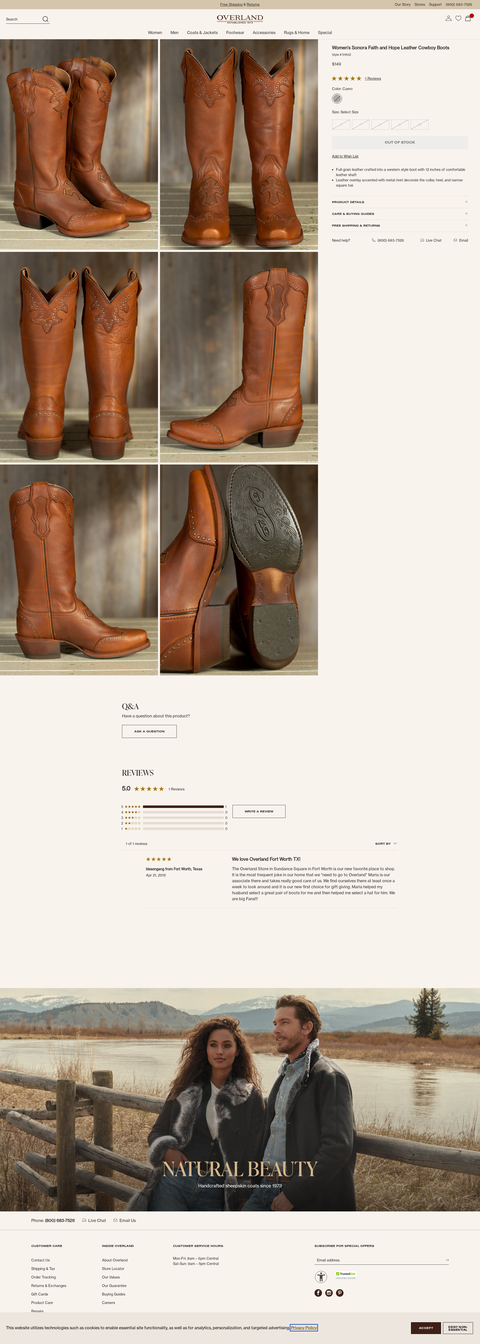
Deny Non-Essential (458, 1328)
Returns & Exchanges (48, 1285)
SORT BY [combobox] (383, 843)
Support (435, 4)
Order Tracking (43, 1277)
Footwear (235, 32)
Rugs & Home (297, 32)
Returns (253, 4)
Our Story (402, 4)
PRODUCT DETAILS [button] (348, 202)
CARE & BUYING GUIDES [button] (353, 214)
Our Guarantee (114, 1285)
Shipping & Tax (43, 1268)
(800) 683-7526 (459, 4)
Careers (108, 1302)
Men (174, 32)
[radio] (337, 99)
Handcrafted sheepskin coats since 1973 (240, 1186)
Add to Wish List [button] (345, 156)
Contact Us (40, 1260)
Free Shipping (231, 4)
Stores (419, 4)
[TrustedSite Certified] (345, 1275)
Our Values (111, 1277)
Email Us (128, 1220)
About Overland (115, 1260)
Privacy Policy (304, 1327)
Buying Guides (113, 1294)
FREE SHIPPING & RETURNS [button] (356, 225)
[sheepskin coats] (240, 1099)
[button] (448, 18)
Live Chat (97, 1220)
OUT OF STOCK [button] (400, 142)
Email (463, 240)
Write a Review (259, 811)
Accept (426, 1328)
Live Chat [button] (434, 240)
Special (325, 32)
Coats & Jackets (202, 32)
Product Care (42, 1302)
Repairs (37, 1311)
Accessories (264, 32)
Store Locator (113, 1268)
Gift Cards (39, 1294)
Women (155, 32)
